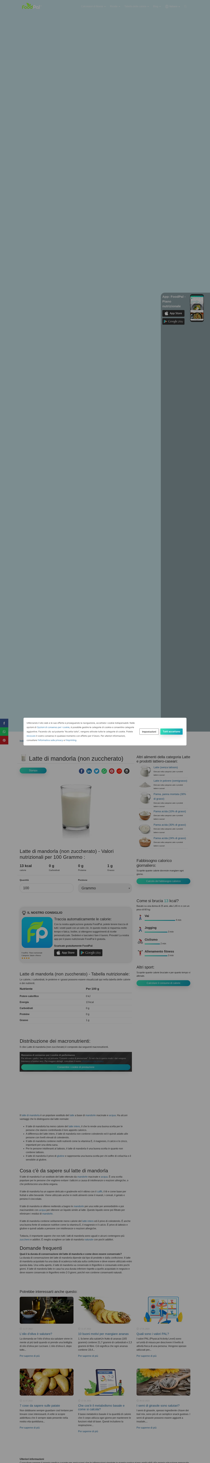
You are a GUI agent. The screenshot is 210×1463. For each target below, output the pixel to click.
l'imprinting (70, 740)
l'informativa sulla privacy (50, 740)
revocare (31, 736)
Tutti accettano (171, 731)
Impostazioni (149, 731)
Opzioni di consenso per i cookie (53, 727)
